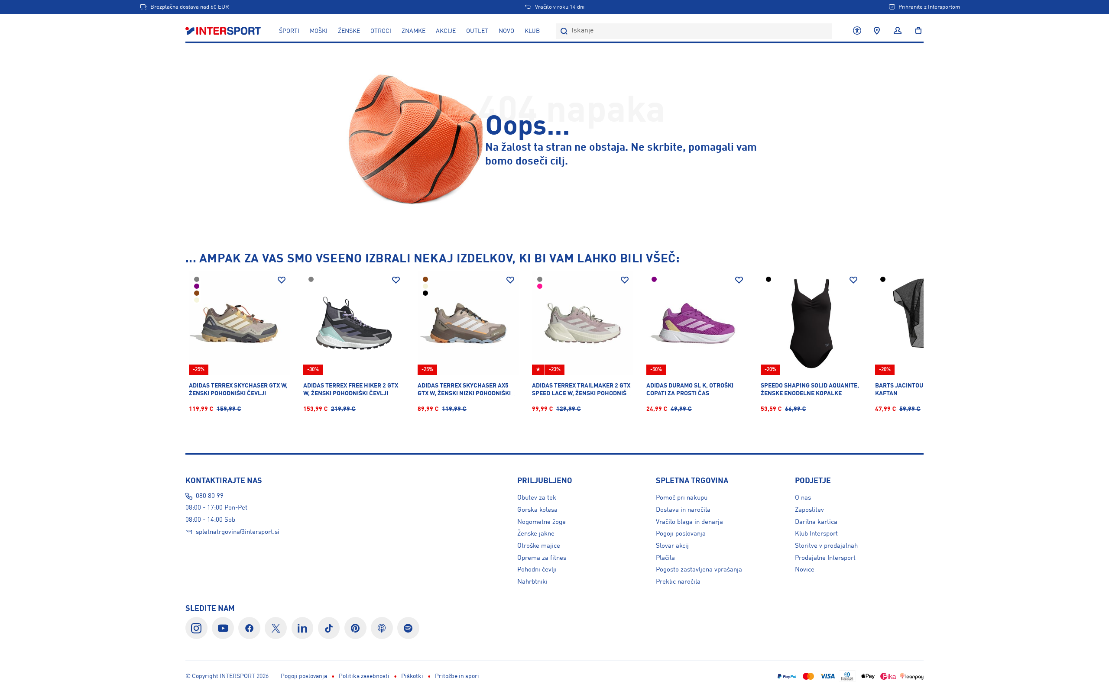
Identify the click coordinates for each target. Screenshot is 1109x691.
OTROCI (380, 31)
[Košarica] (916, 31)
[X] (276, 628)
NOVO (506, 31)
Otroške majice (538, 545)
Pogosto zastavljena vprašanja (699, 569)
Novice (804, 569)
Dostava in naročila (683, 510)
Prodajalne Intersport (825, 558)
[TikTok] (329, 628)
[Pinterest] (355, 628)
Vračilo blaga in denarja (689, 522)
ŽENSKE (349, 31)
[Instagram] (196, 628)
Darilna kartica (816, 522)
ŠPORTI (289, 31)
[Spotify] (408, 628)
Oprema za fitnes (541, 558)
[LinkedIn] (303, 628)
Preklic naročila (678, 581)
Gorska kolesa (537, 510)
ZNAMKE (413, 31)
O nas (803, 497)
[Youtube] (223, 628)
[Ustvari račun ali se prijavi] (897, 31)
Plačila (665, 558)
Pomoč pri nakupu (681, 497)
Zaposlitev (809, 510)
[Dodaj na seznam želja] (281, 280)
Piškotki (412, 676)
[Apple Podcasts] (382, 628)
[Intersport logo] (224, 31)
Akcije (446, 31)
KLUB (532, 31)
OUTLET (477, 31)
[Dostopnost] (857, 31)
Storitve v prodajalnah (826, 545)
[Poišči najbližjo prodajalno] (876, 31)
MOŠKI (319, 31)
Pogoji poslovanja (681, 533)
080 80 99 (210, 496)
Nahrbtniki (532, 581)
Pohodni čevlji (537, 569)
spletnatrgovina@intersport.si (237, 532)
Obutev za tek (536, 497)
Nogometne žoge (541, 522)
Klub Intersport (816, 533)
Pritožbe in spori (457, 676)
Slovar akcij (672, 545)
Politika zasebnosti (364, 676)
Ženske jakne (535, 533)
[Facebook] (249, 628)
